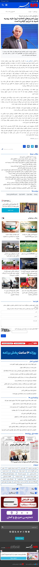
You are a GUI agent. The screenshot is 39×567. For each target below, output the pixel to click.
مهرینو (10, 482)
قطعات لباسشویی (7, 476)
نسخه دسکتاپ (19, 538)
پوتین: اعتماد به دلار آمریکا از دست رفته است (25, 181)
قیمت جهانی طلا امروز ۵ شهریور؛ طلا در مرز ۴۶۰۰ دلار (23, 423)
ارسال (3, 336)
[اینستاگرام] (23, 532)
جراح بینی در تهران (32, 468)
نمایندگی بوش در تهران (8, 479)
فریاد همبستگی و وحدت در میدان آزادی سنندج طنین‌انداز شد (22, 377)
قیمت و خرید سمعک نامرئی (20, 482)
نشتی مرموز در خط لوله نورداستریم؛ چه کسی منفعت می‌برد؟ (22, 173)
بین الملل (35, 11)
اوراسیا (30, 11)
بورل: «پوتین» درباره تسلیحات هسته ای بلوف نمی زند (23, 175)
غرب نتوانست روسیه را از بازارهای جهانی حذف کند (24, 161)
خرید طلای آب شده (32, 471)
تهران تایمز (4, 482)
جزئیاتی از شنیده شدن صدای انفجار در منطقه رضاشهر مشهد (22, 427)
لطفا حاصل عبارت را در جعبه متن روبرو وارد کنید (26, 329)
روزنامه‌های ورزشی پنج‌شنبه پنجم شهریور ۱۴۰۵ (25, 462)
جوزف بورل (29, 194)
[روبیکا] (18, 532)
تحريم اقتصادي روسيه (12, 194)
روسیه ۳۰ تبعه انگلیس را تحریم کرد (28, 157)
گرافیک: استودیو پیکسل (17, 564)
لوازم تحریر (22, 468)
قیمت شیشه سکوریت (13, 468)
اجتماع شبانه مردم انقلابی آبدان (28, 390)
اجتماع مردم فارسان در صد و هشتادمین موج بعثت (24, 394)
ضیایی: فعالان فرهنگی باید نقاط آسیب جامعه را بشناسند (23, 374)
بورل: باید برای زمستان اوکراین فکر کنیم (27, 168)
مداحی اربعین (33, 474)
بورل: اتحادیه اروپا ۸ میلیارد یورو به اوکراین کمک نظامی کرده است (21, 179)
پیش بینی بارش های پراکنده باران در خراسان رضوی (24, 404)
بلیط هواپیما (20, 479)
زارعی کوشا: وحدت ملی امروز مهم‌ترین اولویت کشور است (23, 364)
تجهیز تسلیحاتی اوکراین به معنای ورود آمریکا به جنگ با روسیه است (20, 162)
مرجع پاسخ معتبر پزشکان (8, 474)
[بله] (26, 532)
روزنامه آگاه (19, 485)
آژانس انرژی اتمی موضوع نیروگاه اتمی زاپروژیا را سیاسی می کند (21, 183)
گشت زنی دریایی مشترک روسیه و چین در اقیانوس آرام (23, 159)
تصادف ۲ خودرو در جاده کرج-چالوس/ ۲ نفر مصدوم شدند (23, 407)
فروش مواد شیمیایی (31, 476)
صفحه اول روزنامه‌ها (31, 434)
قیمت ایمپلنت (19, 476)
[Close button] (38, 551)
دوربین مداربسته (22, 474)
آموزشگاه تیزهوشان (31, 479)
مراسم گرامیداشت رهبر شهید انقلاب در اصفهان (25, 417)
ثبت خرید (10, 210)
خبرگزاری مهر (29, 61)
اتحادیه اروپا (22, 194)
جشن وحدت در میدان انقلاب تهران (28, 367)
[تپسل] (2, 201)
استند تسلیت (5, 471)
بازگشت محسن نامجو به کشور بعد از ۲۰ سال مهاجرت (24, 410)
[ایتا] (10, 532)
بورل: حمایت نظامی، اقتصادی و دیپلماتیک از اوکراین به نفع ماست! (20, 188)
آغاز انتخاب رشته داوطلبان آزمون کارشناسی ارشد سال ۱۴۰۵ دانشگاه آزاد (20, 371)
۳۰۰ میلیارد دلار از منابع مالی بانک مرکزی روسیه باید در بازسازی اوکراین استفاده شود (19, 185)
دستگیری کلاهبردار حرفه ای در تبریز (28, 420)
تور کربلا (13, 471)
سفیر (3, 468)
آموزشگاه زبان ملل (33, 482)
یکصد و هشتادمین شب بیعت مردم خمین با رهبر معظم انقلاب (21, 387)
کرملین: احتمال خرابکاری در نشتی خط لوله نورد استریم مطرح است (21, 172)
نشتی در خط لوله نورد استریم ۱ (29, 164)
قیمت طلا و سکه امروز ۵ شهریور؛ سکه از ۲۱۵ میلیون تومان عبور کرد (20, 400)
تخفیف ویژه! (14, 558)
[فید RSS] (15, 532)
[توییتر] (21, 532)
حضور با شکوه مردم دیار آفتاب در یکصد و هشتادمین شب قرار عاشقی (20, 384)
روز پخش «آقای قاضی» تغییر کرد (28, 413)
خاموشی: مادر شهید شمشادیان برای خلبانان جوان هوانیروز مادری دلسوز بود (19, 430)
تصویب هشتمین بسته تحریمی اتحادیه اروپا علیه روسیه (23, 166)
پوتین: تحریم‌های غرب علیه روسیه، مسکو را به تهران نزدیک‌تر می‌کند (20, 177)
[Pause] (22, 211)
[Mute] (24, 211)
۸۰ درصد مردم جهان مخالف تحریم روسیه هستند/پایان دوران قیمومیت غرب (18, 170)
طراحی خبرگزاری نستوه (30, 564)
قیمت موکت (21, 471)
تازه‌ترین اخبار (34, 361)
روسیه (35, 194)
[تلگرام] (29, 532)
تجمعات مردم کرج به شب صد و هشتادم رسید (25, 381)
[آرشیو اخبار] (13, 532)
